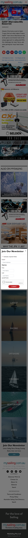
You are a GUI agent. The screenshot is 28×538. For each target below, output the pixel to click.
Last (3, 273)
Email (3, 259)
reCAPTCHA (5, 278)
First (3, 268)
